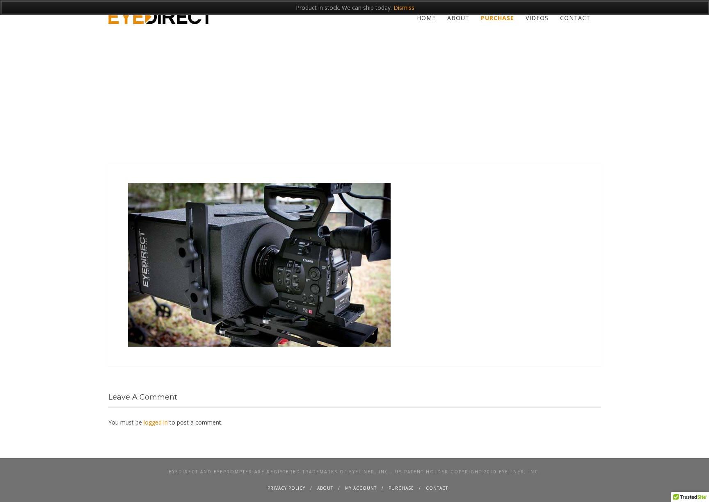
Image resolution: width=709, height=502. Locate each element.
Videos (537, 18)
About (458, 18)
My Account (361, 488)
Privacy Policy (286, 488)
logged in (156, 422)
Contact (575, 18)
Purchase (497, 18)
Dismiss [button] (403, 7)
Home (426, 18)
